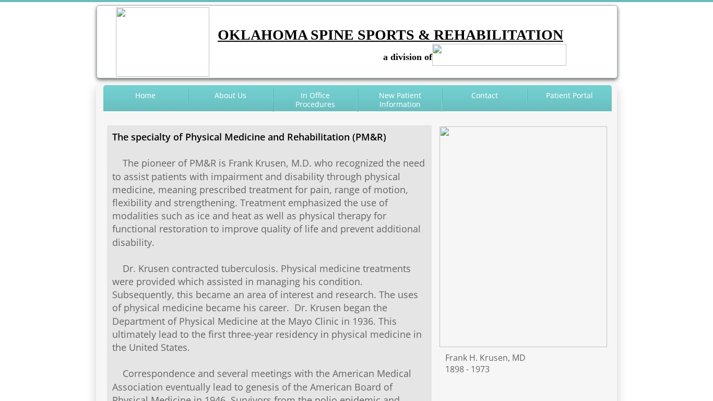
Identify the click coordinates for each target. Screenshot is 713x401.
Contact (484, 95)
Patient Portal (569, 95)
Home (145, 95)
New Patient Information (400, 99)
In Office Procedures (315, 99)
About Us (230, 95)
